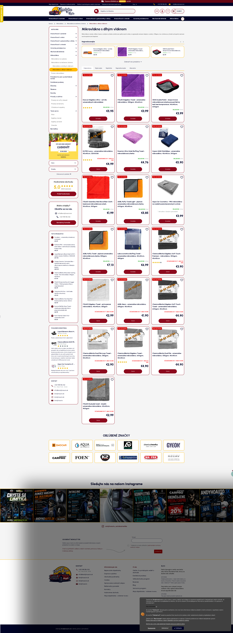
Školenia (53, 89)
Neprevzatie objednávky (112, 570)
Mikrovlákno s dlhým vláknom (62, 69)
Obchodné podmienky (111, 577)
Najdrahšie (109, 68)
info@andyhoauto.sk (61, 390)
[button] (183, 42)
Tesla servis (54, 111)
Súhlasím (179, 628)
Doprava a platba (110, 574)
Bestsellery (54, 129)
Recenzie (136, 582)
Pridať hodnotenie (63, 194)
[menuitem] (57, 18)
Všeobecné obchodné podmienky (111, 4)
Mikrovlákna (54, 55)
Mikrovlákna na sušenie (59, 59)
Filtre (52, 114)
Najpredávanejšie (121, 68)
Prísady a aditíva (56, 96)
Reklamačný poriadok (111, 586)
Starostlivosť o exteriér (58, 34)
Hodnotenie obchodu (111, 592)
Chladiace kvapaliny (58, 107)
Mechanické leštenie (57, 52)
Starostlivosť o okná (57, 37)
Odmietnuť (165, 628)
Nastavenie (151, 628)
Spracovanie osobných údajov (114, 583)
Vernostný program (139, 588)
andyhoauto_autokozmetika (116, 526)
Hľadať (96, 11)
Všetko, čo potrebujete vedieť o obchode (88, 4)
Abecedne (133, 68)
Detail (98, 169)
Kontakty (107, 589)
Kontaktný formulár (63, 222)
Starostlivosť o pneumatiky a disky (62, 41)
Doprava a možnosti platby (67, 4)
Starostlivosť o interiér (58, 44)
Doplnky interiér (56, 118)
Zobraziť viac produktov (132, 62)
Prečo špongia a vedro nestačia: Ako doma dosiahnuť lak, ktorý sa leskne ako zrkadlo (173, 572)
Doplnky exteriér (56, 122)
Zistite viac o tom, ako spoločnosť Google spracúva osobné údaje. (165, 624)
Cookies (107, 580)
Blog (134, 585)
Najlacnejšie (98, 68)
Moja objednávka (53, 4)
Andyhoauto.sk (59, 394)
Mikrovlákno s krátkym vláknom (63, 66)
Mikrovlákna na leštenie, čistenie (62, 62)
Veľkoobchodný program (141, 579)
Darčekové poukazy (57, 82)
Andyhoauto (58, 400)
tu (156, 606)
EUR (157, 11)
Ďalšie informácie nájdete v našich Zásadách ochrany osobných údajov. (167, 620)
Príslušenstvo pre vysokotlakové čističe (61, 77)
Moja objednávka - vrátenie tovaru (116, 596)
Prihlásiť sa (158, 551)
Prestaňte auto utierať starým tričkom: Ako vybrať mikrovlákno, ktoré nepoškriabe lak (172, 588)
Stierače (54, 125)
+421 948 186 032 (60, 386)
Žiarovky (53, 86)
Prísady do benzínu (57, 104)
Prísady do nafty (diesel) (59, 100)
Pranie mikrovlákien (57, 73)
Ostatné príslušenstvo (58, 48)
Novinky (53, 93)
